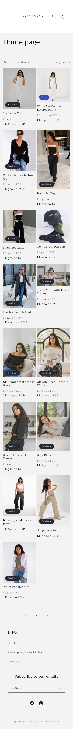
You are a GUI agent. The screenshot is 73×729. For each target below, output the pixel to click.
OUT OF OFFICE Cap (51, 247)
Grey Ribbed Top (48, 455)
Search (12, 643)
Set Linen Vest (13, 113)
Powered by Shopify (48, 721)
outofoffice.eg (30, 721)
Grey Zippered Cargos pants (17, 521)
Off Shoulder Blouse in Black (19, 383)
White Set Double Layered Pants (49, 108)
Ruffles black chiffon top (18, 177)
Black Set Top (46, 193)
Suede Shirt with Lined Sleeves (53, 291)
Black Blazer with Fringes (15, 456)
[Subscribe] (60, 687)
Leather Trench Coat (17, 312)
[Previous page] (25, 615)
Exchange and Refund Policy (25, 652)
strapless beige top (49, 530)
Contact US (15, 661)
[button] (8, 16)
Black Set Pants (13, 248)
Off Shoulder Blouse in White (53, 383)
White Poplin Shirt (16, 587)
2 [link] (47, 615)
